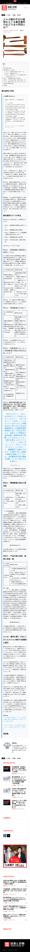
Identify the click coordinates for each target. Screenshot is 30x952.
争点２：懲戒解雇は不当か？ (12, 73)
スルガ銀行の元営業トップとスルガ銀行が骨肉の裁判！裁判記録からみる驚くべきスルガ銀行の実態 (14, 719)
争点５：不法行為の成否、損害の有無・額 (14, 80)
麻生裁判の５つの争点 (9, 70)
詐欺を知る (5, 30)
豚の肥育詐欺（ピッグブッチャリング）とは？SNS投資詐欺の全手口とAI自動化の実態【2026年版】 (19, 780)
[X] (8, 835)
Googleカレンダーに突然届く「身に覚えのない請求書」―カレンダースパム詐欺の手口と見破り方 (19, 804)
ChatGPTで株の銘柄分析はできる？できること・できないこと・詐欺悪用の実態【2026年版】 (19, 792)
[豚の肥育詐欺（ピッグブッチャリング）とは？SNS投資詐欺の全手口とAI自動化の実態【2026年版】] (6, 779)
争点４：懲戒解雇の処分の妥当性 (12, 78)
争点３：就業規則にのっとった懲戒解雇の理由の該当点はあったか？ (16, 75)
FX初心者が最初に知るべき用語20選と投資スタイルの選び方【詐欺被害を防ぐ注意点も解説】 (15, 882)
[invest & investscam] (10, 7)
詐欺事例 (11, 30)
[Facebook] (4, 835)
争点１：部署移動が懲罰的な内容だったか (15, 71)
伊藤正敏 (22, 30)
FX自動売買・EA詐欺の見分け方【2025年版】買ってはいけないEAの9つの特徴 (19, 769)
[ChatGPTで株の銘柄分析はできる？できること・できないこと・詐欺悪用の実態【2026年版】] (6, 790)
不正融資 (14, 15)
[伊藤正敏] (7, 747)
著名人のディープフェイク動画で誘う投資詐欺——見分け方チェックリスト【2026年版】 (14, 916)
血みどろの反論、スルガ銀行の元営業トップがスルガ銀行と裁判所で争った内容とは (14, 727)
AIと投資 (14, 785)
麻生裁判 (19, 15)
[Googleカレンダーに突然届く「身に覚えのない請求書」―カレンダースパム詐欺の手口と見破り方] (6, 802)
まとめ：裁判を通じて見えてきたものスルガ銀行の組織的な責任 (15, 82)
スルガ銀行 (8, 15)
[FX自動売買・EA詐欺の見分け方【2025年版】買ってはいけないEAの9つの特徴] (6, 769)
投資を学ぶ (5, 885)
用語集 (5, 85)
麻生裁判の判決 (8, 68)
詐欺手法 (16, 30)
